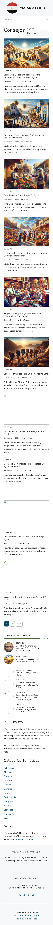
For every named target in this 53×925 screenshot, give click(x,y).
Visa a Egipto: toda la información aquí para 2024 (26, 598)
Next (19, 624)
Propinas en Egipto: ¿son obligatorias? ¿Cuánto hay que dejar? (23, 315)
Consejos (8, 71)
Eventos (7, 793)
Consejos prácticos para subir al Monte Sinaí (26, 373)
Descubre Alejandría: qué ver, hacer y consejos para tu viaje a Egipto (27, 648)
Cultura (7, 784)
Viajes (6, 818)
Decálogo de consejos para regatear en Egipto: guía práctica (24, 465)
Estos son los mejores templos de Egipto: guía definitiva (26, 709)
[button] (47, 19)
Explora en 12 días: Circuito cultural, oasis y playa (26, 672)
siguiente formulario (24, 839)
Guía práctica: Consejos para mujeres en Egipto (24, 433)
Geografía (8, 801)
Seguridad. (8, 809)
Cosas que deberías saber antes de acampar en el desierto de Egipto (22, 76)
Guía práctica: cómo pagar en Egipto (22, 195)
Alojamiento (9, 772)
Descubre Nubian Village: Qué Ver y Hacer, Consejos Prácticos (25, 136)
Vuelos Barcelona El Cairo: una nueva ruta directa (27, 660)
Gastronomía (10, 797)
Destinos (8, 789)
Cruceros (8, 780)
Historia (7, 805)
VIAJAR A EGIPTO (33, 8)
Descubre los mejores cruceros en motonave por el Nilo (27, 685)
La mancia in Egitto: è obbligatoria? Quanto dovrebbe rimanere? (25, 254)
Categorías (30, 28)
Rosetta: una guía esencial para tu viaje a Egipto (25, 538)
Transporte (9, 814)
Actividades (9, 768)
